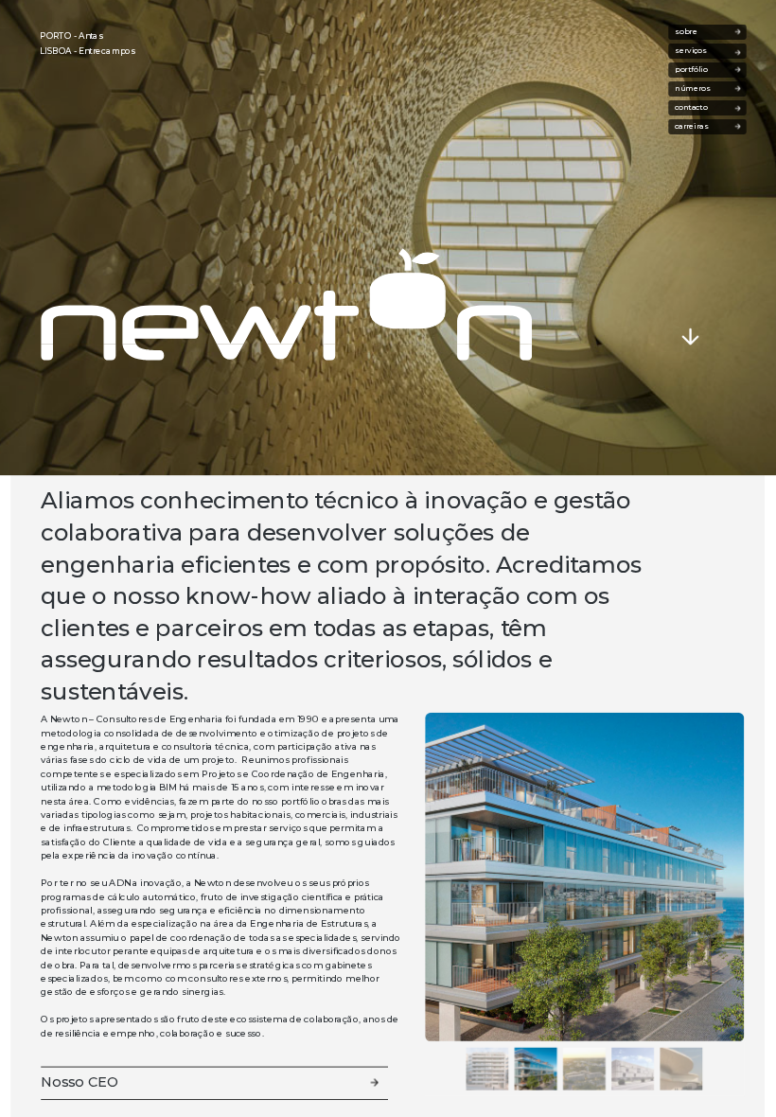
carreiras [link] (704, 127)
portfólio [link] (693, 70)
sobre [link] (698, 32)
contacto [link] (691, 108)
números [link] (694, 89)
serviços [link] (694, 51)
